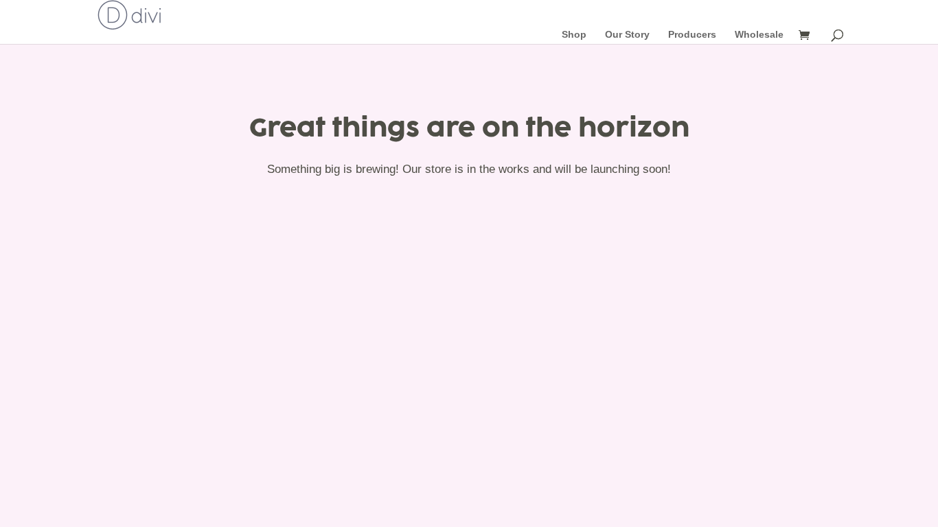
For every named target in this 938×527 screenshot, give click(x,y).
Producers (692, 34)
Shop (574, 34)
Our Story (627, 34)
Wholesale (759, 34)
